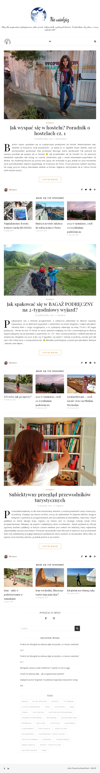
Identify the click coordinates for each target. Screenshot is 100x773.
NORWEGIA (27, 723)
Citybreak (69, 701)
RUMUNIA (47, 739)
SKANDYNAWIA (62, 739)
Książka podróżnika (32, 718)
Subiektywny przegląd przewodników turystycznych (50, 497)
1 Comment (60, 315)
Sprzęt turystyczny (50, 745)
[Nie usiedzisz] (50, 19)
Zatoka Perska (29, 750)
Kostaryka (38, 712)
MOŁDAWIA (52, 718)
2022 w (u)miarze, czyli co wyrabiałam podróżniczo (80, 227)
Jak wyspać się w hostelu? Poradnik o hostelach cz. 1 (50, 130)
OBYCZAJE (41, 723)
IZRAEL (25, 712)
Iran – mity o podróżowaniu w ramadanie (13, 594)
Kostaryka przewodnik (61, 712)
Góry (47, 707)
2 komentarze (60, 138)
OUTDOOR (55, 723)
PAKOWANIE (70, 723)
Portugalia (44, 729)
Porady (50, 123)
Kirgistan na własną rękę (81, 590)
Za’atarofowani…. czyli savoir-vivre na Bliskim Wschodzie (80, 401)
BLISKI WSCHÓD (40, 701)
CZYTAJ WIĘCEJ (50, 179)
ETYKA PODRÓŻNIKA (31, 707)
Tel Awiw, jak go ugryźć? (18, 396)
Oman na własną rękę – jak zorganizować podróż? (42, 673)
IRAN (72, 707)
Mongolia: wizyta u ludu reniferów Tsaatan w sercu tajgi (45, 668)
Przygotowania (30, 739)
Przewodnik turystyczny (52, 734)
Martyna (13, 189)
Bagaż (25, 701)
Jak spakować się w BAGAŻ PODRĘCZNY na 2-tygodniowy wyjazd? (50, 307)
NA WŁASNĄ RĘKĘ (69, 718)
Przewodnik (28, 734)
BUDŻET (55, 701)
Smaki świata (28, 745)
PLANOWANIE (28, 729)
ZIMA (44, 750)
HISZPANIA (60, 707)
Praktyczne (61, 729)
